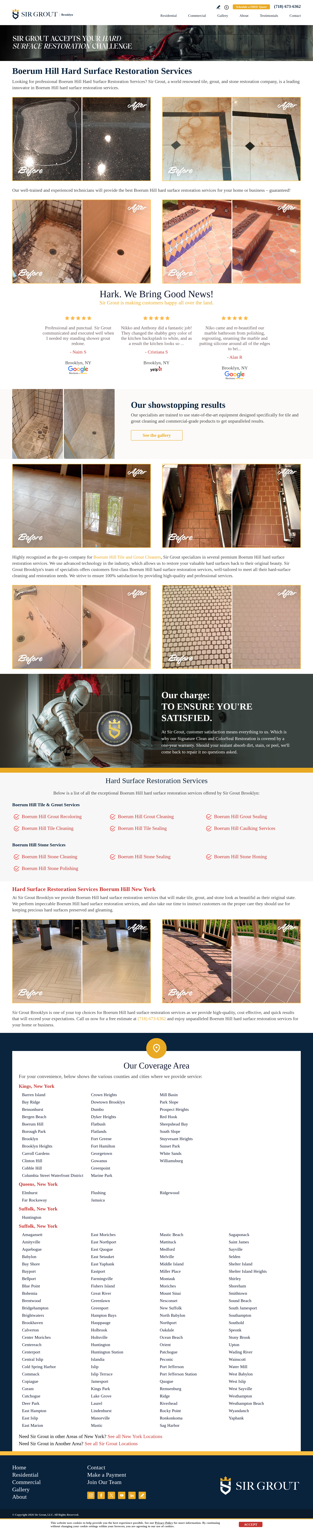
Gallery (222, 16)
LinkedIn (132, 1495)
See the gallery (157, 435)
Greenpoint (100, 1168)
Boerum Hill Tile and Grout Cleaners (127, 557)
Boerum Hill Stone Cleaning (49, 856)
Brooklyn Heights (37, 1146)
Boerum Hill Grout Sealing (240, 816)
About (243, 16)
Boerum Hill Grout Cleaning (146, 816)
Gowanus (99, 1160)
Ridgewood (169, 1192)
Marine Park (101, 1175)
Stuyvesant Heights (176, 1138)
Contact (295, 16)
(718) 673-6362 (287, 6)
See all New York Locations (135, 1436)
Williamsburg (171, 1160)
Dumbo (97, 1109)
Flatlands (98, 1131)
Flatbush (98, 1124)
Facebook (101, 1495)
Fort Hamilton (103, 1146)
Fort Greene (101, 1138)
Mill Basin (169, 1094)
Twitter (111, 1495)
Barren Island (33, 1094)
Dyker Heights (103, 1116)
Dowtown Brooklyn (108, 1102)
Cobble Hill (32, 1168)
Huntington (31, 1217)
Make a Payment (106, 1475)
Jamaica (98, 1200)
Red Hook (168, 1116)
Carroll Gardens (36, 1153)
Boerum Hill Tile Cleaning (48, 828)
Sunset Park (170, 1146)
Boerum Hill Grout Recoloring (52, 816)
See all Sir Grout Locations (111, 1443)
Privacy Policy (164, 1522)
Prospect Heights (174, 1109)
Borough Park (34, 1131)
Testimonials (269, 16)
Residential (168, 16)
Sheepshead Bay (174, 1124)
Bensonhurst (32, 1109)
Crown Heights (104, 1094)
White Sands (170, 1153)
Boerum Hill (32, 1124)
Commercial (197, 16)
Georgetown (101, 1153)
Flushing (98, 1192)
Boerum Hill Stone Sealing (144, 856)
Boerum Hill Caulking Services (244, 828)
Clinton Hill (32, 1160)
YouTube (121, 1495)
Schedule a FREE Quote (251, 6)
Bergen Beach (34, 1116)
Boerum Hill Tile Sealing (142, 828)
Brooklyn (30, 1138)
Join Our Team (104, 1482)
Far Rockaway (34, 1200)
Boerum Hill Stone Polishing (50, 868)
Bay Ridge (31, 1102)
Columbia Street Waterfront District (52, 1175)
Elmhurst (29, 1192)
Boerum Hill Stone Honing (240, 856)
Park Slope (169, 1102)
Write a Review (218, 7)
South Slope (170, 1131)
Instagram (91, 1495)
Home (19, 1467)
